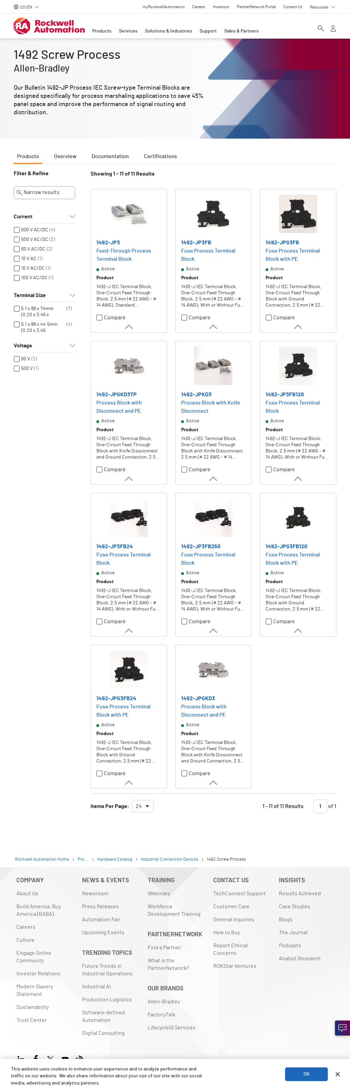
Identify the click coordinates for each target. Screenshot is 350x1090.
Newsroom (95, 893)
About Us (27, 893)
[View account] (333, 29)
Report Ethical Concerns (230, 949)
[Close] (337, 1074)
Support (208, 31)
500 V (27, 368)
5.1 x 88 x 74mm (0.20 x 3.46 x (37, 311)
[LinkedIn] (22, 1058)
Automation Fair (101, 919)
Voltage (23, 345)
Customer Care (231, 906)
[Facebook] (35, 1058)
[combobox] (143, 806)
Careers (26, 927)
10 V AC (29, 258)
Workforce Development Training (174, 910)
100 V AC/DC (34, 277)
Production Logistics (107, 999)
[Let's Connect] (342, 1028)
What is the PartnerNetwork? (168, 964)
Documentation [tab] (110, 156)
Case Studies (294, 906)
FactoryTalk (161, 1014)
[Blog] (79, 1058)
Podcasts (290, 945)
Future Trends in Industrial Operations (107, 969)
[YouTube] (65, 1058)
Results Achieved (300, 893)
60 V (25, 359)
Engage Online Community (33, 956)
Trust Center (31, 1020)
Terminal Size (30, 295)
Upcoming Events (103, 932)
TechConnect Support (239, 893)
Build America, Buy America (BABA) (38, 910)
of (331, 806)
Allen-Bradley (164, 1001)
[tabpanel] (175, 495)
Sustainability (32, 1007)
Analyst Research (300, 958)
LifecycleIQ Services (172, 1027)
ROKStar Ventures (234, 966)
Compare (115, 317)
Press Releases (100, 906)
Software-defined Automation (103, 1016)
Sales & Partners (241, 31)
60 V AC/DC (33, 249)
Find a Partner (164, 947)
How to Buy (226, 932)
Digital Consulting (103, 1033)
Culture (25, 940)
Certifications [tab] (160, 156)
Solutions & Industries (168, 31)
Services (128, 31)
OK (307, 1074)
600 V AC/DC (34, 230)
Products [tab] (28, 156)
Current (23, 216)
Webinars (159, 893)
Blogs (286, 919)
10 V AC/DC (33, 268)
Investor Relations (38, 973)
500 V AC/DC (34, 239)
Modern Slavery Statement (34, 990)
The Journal (293, 932)
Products (101, 31)
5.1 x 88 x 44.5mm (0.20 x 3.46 (39, 327)
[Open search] (321, 29)
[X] (50, 1058)
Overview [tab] (65, 156)
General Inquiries (233, 919)
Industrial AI (96, 986)
